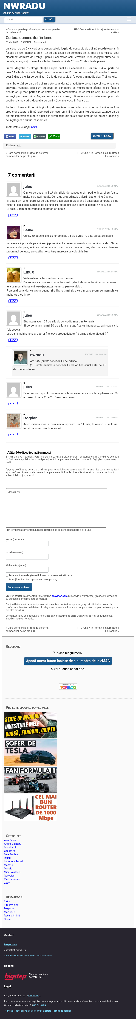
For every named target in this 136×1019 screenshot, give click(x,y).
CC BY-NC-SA (39, 1005)
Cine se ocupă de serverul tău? (38, 975)
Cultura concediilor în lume (29, 37)
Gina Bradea (11, 854)
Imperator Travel (13, 861)
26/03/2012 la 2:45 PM (107, 271)
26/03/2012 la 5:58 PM (107, 315)
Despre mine (10, 944)
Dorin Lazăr (10, 847)
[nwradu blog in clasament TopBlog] (68, 686)
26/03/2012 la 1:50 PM (107, 186)
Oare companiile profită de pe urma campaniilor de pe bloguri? (27, 154)
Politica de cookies (62, 1011)
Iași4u (7, 858)
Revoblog (9, 875)
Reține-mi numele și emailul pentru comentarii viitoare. (40, 575)
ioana (28, 229)
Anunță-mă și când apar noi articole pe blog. (33, 579)
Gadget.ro (9, 850)
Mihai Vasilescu (12, 872)
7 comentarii (40, 42)
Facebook (19, 955)
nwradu (37, 355)
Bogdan (30, 418)
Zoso (7, 882)
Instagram (30, 955)
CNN (34, 127)
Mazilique (9, 912)
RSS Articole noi (44, 955)
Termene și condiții (13, 1011)
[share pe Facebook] (10, 136)
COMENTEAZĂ (102, 136)
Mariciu (8, 868)
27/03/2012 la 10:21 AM (107, 386)
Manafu (8, 865)
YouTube (8, 955)
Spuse (7, 919)
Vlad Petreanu (12, 879)
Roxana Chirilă (12, 915)
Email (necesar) (14, 552)
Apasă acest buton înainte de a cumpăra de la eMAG (68, 661)
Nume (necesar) (15, 539)
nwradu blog (34, 995)
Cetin (7, 901)
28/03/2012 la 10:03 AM (107, 417)
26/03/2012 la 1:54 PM (107, 229)
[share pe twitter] (25, 136)
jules (27, 186)
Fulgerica (9, 908)
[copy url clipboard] (54, 136)
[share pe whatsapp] (39, 136)
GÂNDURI (26, 42)
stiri (19, 145)
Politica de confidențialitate (37, 1011)
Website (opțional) (16, 565)
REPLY (13, 215)
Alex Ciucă (10, 840)
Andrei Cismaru (12, 843)
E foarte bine (11, 905)
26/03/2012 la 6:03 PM (96, 354)
